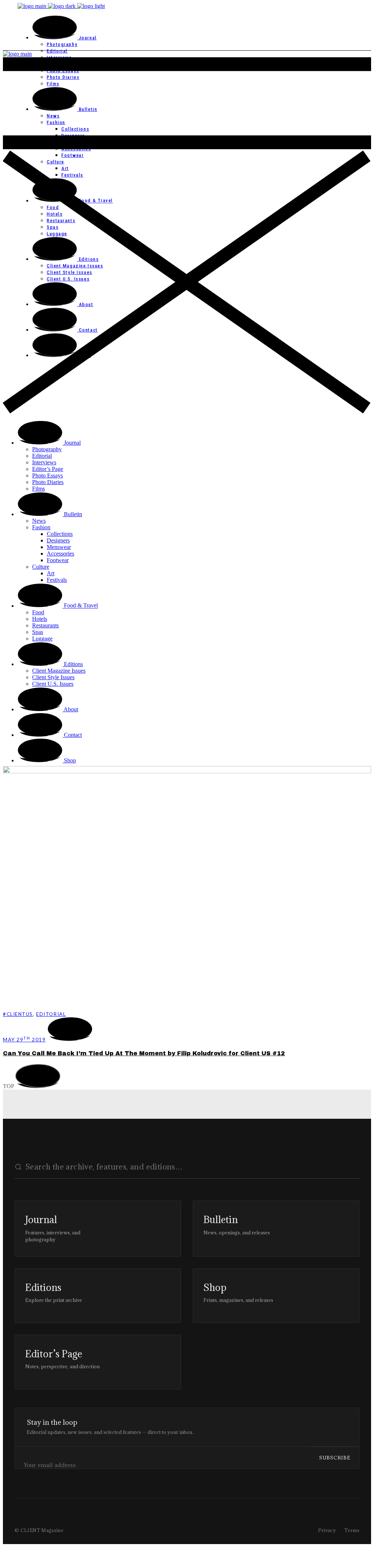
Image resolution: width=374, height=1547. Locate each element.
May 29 (24, 1040)
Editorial (51, 1014)
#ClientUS (18, 1014)
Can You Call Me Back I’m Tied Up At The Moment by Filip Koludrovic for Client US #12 (144, 1053)
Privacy (327, 1530)
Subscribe (334, 1458)
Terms (351, 1530)
